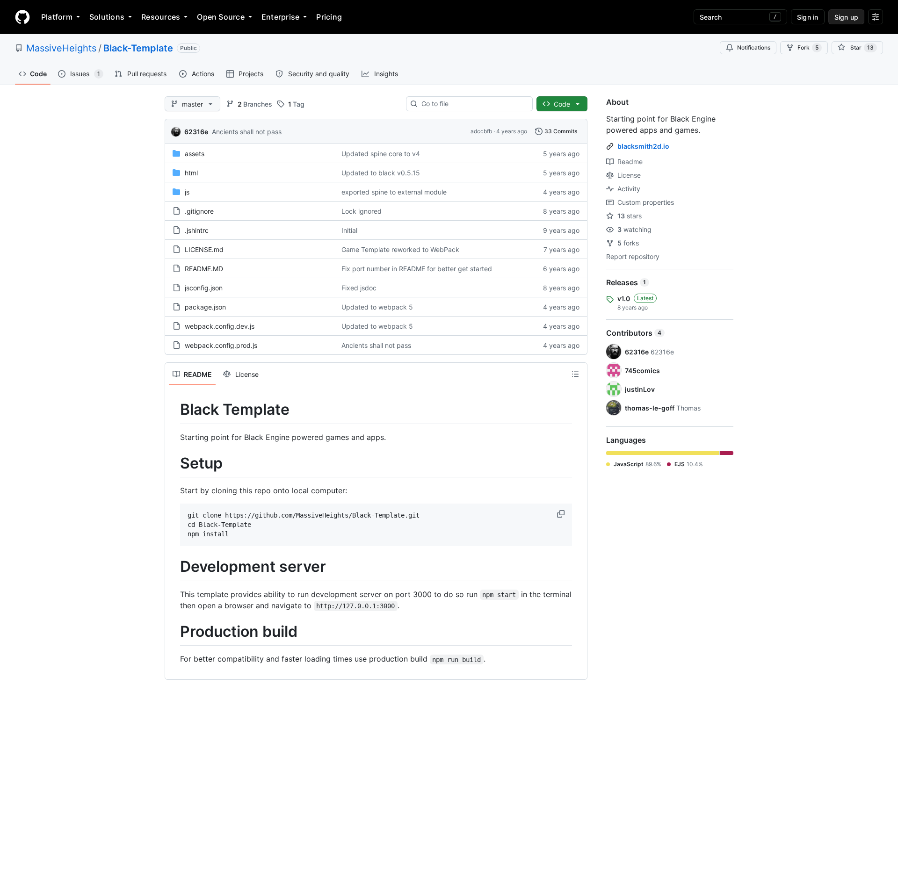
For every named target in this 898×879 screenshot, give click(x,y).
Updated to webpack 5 (377, 307)
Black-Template (138, 48)
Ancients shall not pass (247, 132)
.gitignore (199, 211)
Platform (56, 17)
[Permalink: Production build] (173, 631)
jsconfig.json (204, 288)
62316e (196, 132)
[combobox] (473, 104)
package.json (205, 307)
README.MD (204, 269)
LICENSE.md (204, 249)
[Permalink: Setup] (173, 463)
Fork (807, 47)
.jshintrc (197, 230)
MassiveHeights (61, 48)
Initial (349, 230)
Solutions (106, 17)
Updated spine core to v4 (380, 154)
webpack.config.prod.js (221, 345)
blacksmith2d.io (643, 146)
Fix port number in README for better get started (416, 269)
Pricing (329, 17)
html (191, 173)
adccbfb (481, 131)
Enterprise (280, 17)
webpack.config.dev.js (219, 326)
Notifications (753, 47)
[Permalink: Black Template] (173, 409)
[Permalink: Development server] (173, 567)
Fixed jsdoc (359, 288)
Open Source (221, 17)
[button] (561, 513)
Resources (160, 17)
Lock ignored (361, 211)
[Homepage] (22, 16)
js (187, 192)
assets (194, 154)
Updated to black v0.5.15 (380, 173)
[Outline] (575, 374)
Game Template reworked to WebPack (400, 249)
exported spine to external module (394, 192)
